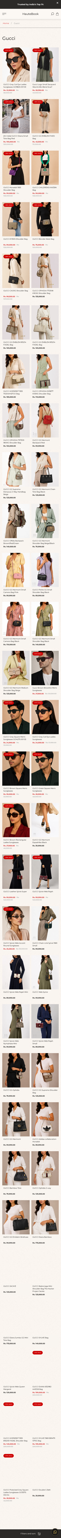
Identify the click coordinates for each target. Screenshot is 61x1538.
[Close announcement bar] (57, 2)
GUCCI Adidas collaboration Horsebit (44, 1140)
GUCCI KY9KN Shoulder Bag (15, 239)
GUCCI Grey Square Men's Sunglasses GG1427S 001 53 (14, 738)
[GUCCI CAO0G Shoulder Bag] (16, 271)
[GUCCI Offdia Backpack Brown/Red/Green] (16, 521)
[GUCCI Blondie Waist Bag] (45, 219)
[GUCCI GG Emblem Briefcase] (16, 1217)
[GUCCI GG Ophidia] (16, 1070)
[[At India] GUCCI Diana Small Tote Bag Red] (16, 116)
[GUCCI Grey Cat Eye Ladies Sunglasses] (45, 717)
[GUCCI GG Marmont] (16, 1119)
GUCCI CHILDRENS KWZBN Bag (44, 188)
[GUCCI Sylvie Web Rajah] (45, 872)
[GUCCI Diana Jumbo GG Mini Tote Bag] (16, 1318)
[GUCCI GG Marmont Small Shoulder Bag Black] (45, 619)
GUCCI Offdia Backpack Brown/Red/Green (13, 542)
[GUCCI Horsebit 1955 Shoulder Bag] (16, 168)
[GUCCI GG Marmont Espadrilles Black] (45, 820)
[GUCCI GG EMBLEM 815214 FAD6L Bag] (16, 322)
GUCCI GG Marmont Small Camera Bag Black (14, 640)
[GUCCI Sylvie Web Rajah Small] (45, 1021)
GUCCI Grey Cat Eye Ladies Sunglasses (43, 738)
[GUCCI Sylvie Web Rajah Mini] (16, 972)
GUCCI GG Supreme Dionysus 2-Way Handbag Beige (14, 491)
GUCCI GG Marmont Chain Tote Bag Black (43, 490)
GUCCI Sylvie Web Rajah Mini (15, 992)
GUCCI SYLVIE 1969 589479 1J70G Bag (43, 1439)
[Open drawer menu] (4, 14)
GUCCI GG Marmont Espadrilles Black (41, 841)
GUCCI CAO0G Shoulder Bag (15, 291)
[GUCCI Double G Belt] (45, 1470)
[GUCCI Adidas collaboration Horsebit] (45, 1119)
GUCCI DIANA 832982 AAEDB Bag (41, 1388)
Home (6, 23)
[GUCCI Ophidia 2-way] (45, 1168)
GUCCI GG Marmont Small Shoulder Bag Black (43, 640)
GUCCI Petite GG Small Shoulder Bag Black (42, 591)
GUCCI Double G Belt (41, 1490)
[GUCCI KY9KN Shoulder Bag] (16, 219)
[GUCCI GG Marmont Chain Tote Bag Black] (45, 469)
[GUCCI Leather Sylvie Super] (16, 872)
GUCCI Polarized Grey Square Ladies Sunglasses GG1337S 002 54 (15, 1492)
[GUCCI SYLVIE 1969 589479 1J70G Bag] (45, 1418)
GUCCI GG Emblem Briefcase (15, 1237)
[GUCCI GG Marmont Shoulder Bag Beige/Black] (45, 521)
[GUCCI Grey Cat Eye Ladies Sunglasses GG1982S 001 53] (16, 64)
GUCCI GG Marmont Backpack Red (41, 441)
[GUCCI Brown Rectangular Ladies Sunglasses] (16, 820)
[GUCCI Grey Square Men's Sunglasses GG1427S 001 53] (16, 717)
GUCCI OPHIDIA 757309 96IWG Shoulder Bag (13, 441)
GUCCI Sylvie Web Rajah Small (42, 1042)
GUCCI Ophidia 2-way (41, 1188)
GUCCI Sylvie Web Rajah (42, 891)
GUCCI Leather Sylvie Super (15, 891)
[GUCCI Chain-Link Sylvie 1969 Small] (45, 923)
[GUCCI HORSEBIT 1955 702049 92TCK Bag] (16, 371)
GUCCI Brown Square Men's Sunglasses (15, 789)
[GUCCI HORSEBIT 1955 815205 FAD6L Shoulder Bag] (16, 1418)
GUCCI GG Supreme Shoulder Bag (45, 1091)
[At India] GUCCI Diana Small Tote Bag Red (15, 137)
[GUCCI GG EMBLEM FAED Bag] (45, 116)
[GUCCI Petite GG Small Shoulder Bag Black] (45, 570)
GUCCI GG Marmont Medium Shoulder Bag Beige (15, 689)
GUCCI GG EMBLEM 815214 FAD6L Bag (14, 343)
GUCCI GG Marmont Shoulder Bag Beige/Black (43, 542)
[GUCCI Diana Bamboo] (45, 1217)
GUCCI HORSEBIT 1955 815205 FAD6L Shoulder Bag (15, 1439)
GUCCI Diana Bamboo (42, 1237)
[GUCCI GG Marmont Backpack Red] (45, 420)
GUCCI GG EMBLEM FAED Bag (43, 137)
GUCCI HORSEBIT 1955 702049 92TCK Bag (13, 392)
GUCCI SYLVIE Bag (40, 1338)
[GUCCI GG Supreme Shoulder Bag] (45, 1070)
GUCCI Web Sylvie (40, 992)
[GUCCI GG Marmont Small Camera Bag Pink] (16, 570)
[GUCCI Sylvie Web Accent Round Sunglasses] (16, 923)
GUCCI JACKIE (9, 1286)
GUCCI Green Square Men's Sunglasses (43, 789)
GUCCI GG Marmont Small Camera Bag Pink (14, 591)
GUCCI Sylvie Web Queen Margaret (14, 1388)
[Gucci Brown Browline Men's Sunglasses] (45, 668)
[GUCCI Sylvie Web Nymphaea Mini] (16, 1021)
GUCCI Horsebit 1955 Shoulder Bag (12, 188)
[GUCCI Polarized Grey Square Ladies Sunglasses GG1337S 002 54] (16, 1470)
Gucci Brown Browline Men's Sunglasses (44, 689)
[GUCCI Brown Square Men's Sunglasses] (16, 768)
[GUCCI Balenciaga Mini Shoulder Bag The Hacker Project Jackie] (45, 1266)
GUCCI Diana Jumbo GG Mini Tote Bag (15, 1339)
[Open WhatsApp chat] (55, 1532)
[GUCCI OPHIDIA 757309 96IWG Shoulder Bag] (16, 420)
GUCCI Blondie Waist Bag (43, 239)
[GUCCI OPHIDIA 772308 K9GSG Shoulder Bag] (45, 271)
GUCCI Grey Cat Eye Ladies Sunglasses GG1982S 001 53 (14, 85)
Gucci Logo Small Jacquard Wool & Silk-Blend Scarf (44, 85)
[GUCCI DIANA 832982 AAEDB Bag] (45, 1367)
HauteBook (30, 14)
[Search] (52, 14)
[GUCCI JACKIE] (16, 1266)
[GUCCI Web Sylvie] (45, 972)
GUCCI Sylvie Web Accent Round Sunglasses (14, 944)
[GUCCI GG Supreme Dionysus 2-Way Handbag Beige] (16, 469)
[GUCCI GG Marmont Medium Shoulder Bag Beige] (16, 668)
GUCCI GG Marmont (12, 1139)
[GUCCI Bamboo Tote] (16, 1168)
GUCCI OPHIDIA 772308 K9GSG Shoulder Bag (42, 292)
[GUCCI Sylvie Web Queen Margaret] (16, 1367)
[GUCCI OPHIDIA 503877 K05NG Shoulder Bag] (45, 371)
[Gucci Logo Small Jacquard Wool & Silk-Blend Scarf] (45, 64)
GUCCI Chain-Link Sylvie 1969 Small (44, 944)
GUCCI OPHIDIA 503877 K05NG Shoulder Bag (42, 392)
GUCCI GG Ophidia (11, 1090)
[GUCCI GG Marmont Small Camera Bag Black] (16, 619)
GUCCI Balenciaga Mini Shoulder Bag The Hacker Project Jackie (43, 1288)
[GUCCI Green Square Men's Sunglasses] (45, 768)
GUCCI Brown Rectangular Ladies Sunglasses (14, 841)
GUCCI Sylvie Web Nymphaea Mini (11, 1042)
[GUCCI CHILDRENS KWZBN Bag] (45, 168)
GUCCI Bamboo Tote (12, 1188)
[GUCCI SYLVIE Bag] (45, 1318)
